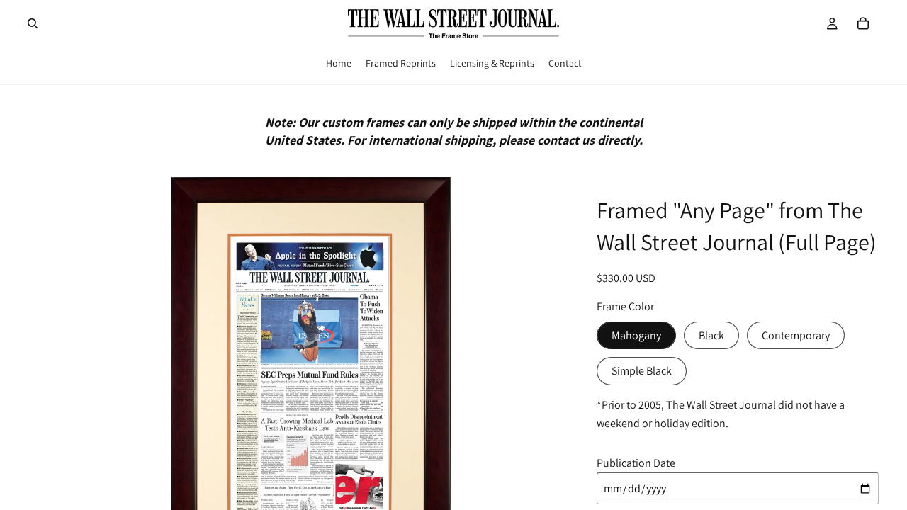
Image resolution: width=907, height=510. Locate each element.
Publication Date (636, 462)
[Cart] (863, 23)
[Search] (32, 23)
